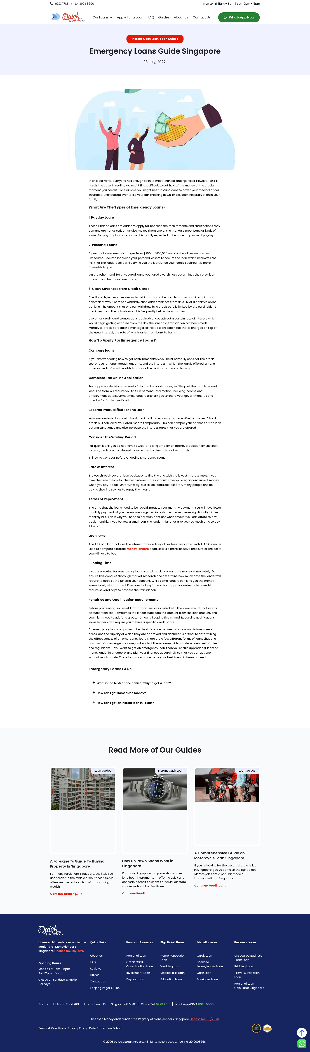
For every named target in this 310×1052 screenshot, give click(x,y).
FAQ (93, 962)
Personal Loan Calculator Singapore (249, 986)
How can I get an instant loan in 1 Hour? (125, 703)
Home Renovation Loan (172, 958)
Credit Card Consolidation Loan (139, 964)
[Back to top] (302, 1033)
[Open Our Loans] (111, 17)
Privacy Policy (77, 1028)
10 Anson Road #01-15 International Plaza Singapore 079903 (95, 1004)
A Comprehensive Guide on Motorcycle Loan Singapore (219, 855)
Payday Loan (135, 979)
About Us (96, 956)
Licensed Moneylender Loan (210, 964)
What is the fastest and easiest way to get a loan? (134, 683)
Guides (94, 975)
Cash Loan (204, 973)
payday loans (113, 235)
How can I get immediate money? (121, 693)
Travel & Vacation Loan (247, 975)
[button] (155, 683)
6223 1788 (163, 1004)
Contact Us (98, 981)
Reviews (95, 968)
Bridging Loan (243, 966)
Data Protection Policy (105, 1028)
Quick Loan (204, 956)
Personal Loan (136, 956)
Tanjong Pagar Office (105, 988)
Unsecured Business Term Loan (248, 958)
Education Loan (171, 979)
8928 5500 (206, 1004)
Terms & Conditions (52, 1028)
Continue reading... (64, 894)
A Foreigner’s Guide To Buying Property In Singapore (77, 864)
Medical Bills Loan (172, 973)
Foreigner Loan (207, 979)
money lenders (138, 549)
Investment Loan (138, 973)
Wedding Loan (170, 966)
